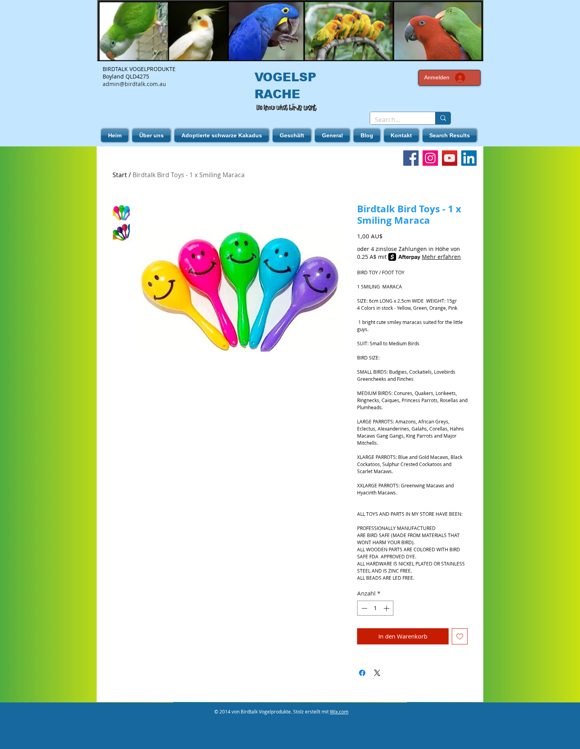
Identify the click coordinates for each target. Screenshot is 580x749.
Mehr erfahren (441, 256)
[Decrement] (363, 608)
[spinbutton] (375, 608)
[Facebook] (411, 158)
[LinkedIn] (469, 158)
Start (119, 174)
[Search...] (443, 118)
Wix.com (339, 711)
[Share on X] (377, 673)
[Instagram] (430, 158)
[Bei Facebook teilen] (362, 673)
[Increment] (387, 608)
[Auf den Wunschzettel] (460, 636)
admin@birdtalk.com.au (134, 84)
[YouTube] (449, 158)
